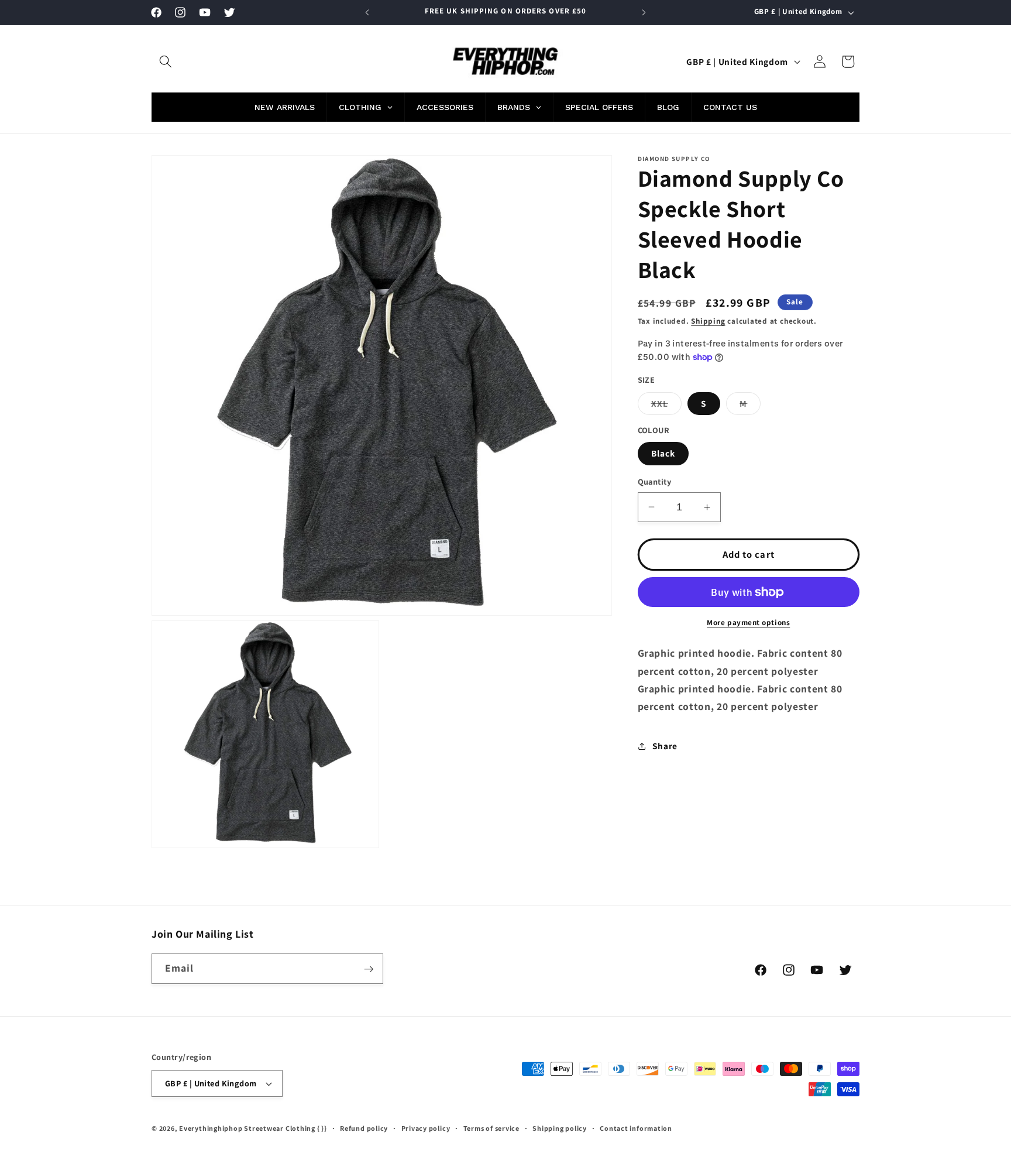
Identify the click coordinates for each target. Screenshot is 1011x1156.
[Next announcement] (644, 12)
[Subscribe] (369, 969)
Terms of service (491, 1128)
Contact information (636, 1128)
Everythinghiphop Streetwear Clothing (248, 1128)
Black (663, 453)
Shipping (708, 321)
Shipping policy (559, 1128)
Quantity (655, 481)
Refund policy (364, 1128)
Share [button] (665, 746)
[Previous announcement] (367, 12)
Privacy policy (426, 1128)
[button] (166, 61)
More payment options (748, 622)
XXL (666, 406)
